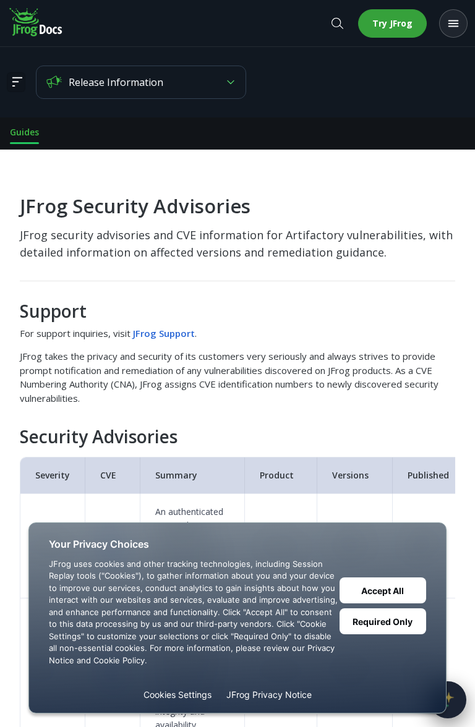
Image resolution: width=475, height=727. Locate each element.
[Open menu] (453, 23)
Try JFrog (392, 23)
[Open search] (337, 23)
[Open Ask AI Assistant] (447, 699)
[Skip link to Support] (11, 311)
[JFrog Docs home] (36, 23)
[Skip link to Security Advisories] (11, 437)
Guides (24, 132)
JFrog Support (164, 333)
